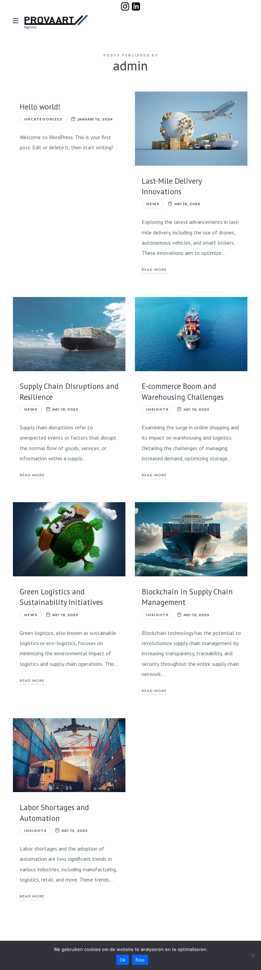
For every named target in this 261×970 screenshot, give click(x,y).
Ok (123, 960)
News (152, 204)
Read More (154, 269)
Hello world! (40, 107)
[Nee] (252, 955)
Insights (157, 409)
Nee (140, 960)
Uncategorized (43, 119)
